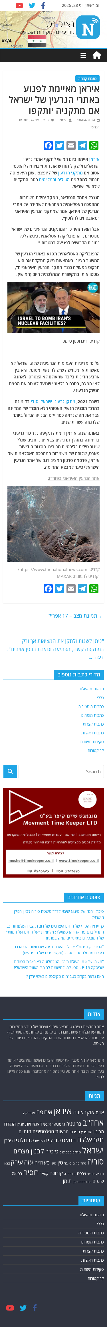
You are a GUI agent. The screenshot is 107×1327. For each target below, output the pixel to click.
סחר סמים (79, 1163)
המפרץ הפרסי (81, 1131)
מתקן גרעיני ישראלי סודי (53, 401)
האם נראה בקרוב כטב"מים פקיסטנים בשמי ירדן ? (65, 976)
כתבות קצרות (87, 78)
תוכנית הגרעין (82, 1182)
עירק (17, 1162)
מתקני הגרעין (70, 173)
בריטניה (74, 1123)
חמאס (69, 1140)
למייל (100, 1077)
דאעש (48, 1124)
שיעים (98, 1181)
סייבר (68, 1163)
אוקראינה (83, 1112)
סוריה (95, 1161)
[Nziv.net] (97, 55)
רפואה (17, 1173)
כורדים (76, 1152)
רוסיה (31, 1172)
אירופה (44, 1112)
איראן (46, 120)
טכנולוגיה (23, 1140)
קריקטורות (96, 750)
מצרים (21, 1151)
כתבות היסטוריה (91, 706)
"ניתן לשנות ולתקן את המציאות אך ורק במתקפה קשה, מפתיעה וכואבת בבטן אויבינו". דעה (55, 649)
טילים (39, 1141)
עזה (28, 1162)
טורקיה (52, 1140)
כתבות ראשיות (92, 733)
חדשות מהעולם (92, 688)
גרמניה (59, 1124)
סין (60, 1162)
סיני (53, 1163)
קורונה (56, 1173)
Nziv (62, 120)
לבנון (37, 1150)
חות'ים (25, 1131)
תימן (67, 1180)
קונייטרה (70, 1174)
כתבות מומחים (92, 715)
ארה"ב (93, 1122)
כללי (100, 697)
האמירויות (33, 1124)
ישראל (35, 120)
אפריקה (29, 1112)
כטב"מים (65, 1152)
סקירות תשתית (92, 741)
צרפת (81, 1173)
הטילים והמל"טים (54, 179)
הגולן (20, 1124)
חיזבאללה (90, 1139)
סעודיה (42, 1162)
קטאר (44, 1173)
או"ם (100, 1112)
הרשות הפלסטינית (50, 1131)
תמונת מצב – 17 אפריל (76, 615)
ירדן (7, 1141)
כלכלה (51, 1151)
